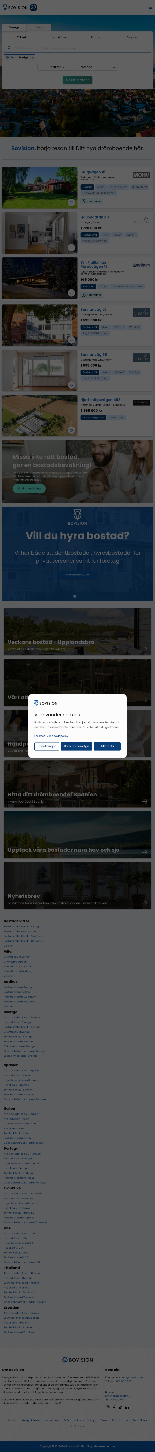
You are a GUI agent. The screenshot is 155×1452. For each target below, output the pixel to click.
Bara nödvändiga (76, 746)
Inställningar (47, 746)
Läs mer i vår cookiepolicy (51, 736)
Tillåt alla (107, 746)
